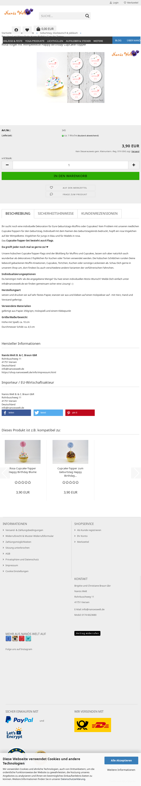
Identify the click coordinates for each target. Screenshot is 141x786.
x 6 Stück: (7, 158)
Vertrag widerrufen (87, 633)
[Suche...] (87, 16)
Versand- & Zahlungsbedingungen (24, 530)
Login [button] (115, 2)
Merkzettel (132, 2)
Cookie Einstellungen (17, 571)
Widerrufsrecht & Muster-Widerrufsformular (30, 536)
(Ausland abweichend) (88, 135)
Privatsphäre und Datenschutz (22, 559)
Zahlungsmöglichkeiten (18, 541)
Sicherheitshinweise (56, 213)
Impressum (12, 565)
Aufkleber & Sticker (78, 41)
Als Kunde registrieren (89, 530)
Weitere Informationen (121, 770)
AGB (8, 553)
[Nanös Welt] (18, 14)
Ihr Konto (82, 536)
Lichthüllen (55, 41)
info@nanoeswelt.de (93, 609)
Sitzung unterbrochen (18, 547)
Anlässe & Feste (12, 41)
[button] (7, 165)
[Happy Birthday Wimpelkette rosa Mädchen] (70, 77)
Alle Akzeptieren (121, 760)
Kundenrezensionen (99, 213)
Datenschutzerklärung (73, 779)
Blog (118, 40)
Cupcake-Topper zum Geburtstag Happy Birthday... (70, 472)
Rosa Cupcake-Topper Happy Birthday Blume (23, 470)
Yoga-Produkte (34, 41)
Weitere (98, 41)
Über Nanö (133, 40)
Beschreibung (18, 213)
